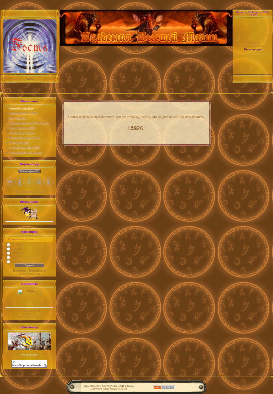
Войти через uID (29, 171)
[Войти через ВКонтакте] (10, 181)
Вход (30, 78)
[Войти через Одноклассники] (48, 181)
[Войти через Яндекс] (29, 181)
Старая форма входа (29, 191)
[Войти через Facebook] (19, 181)
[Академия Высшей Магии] (29, 349)
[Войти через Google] (39, 181)
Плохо (16, 257)
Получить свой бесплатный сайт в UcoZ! (108, 385)
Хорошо (17, 248)
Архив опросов (37, 270)
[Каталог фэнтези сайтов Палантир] (29, 296)
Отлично (17, 244)
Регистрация (252, 49)
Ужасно (17, 261)
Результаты (19, 270)
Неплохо (17, 252)
